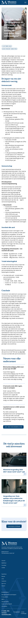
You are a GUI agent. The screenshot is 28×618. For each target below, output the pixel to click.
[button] (25, 2)
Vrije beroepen (5, 601)
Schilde (3, 567)
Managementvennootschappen (9, 594)
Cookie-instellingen (23, 612)
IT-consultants (5, 597)
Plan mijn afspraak (14, 526)
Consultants (4, 606)
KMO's (3, 599)
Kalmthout (4, 563)
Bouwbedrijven (5, 592)
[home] (8, 2)
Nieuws (3, 576)
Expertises (4, 574)
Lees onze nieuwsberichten (13, 427)
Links (3, 578)
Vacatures (4, 581)
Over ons (4, 583)
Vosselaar (4, 565)
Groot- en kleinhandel (7, 604)
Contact (3, 585)
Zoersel (3, 560)
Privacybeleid (17, 612)
